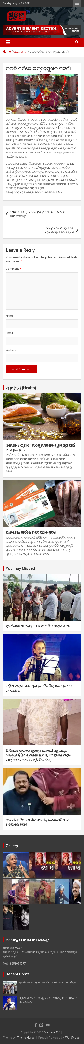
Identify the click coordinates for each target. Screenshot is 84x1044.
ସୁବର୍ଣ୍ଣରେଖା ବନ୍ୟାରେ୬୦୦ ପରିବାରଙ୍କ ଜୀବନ (38, 626)
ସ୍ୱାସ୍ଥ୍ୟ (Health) (21, 387)
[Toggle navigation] (8, 42)
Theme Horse (26, 1037)
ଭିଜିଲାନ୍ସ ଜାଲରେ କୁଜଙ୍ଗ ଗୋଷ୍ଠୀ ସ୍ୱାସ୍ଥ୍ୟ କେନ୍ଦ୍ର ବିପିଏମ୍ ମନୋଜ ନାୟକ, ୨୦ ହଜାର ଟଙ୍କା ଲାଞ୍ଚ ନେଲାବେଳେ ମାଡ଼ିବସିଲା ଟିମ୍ (38, 755)
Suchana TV (52, 1032)
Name (9, 316)
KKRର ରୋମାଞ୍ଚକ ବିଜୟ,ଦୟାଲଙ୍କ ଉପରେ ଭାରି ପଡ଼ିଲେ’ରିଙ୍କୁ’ (37, 214)
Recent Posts (18, 974)
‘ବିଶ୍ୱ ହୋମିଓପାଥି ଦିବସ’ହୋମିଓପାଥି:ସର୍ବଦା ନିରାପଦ (59, 230)
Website (11, 350)
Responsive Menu (77, 3)
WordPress (72, 1037)
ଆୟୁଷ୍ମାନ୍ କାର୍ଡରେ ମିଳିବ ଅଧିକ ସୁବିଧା (31, 532)
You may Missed (20, 568)
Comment (13, 268)
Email (9, 333)
